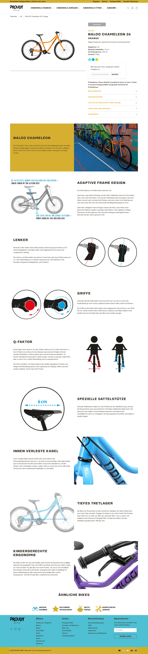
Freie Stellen (66, 630)
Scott (38, 633)
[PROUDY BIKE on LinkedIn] (19, 630)
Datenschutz (92, 628)
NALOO (91, 31)
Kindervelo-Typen (92, 8)
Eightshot (39, 636)
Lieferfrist (93, 114)
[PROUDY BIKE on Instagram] (15, 630)
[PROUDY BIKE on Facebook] (11, 630)
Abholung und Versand (99, 108)
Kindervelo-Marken (41, 8)
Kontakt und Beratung (70, 625)
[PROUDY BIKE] (16, 8)
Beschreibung (94, 91)
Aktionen (39, 643)
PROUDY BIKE (19, 650)
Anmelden (125, 636)
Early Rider (40, 630)
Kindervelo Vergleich (43, 623)
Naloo (38, 628)
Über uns (65, 628)
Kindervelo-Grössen (67, 8)
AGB (89, 625)
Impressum (92, 630)
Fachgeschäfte (67, 623)
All (21, 16)
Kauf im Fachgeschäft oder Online (104, 103)
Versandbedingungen (96, 623)
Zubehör (111, 8)
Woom (38, 625)
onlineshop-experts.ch (43, 650)
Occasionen (40, 641)
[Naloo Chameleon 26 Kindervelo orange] (48, 46)
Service (64, 633)
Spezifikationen (95, 97)
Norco (38, 638)
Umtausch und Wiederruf (97, 633)
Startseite (13, 16)
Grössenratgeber (68, 636)
